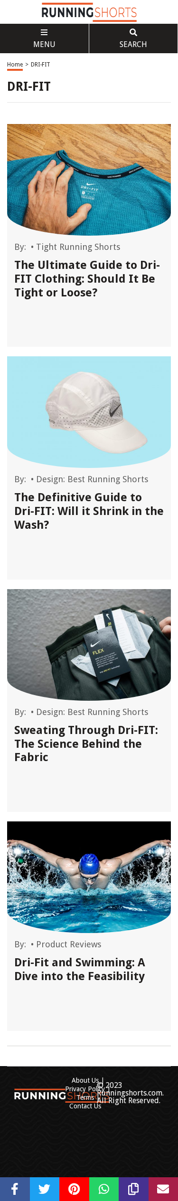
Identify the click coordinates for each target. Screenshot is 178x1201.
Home (15, 64)
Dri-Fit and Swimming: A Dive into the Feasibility (79, 969)
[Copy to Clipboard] (134, 1189)
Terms (85, 1097)
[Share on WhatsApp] (104, 1189)
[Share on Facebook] (15, 1189)
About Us (85, 1080)
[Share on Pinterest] (74, 1189)
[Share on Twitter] (45, 1189)
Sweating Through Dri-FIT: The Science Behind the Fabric (86, 744)
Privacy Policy (85, 1089)
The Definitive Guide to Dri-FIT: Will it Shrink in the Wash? (89, 511)
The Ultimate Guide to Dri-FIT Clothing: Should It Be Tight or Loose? (87, 278)
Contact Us (85, 1106)
